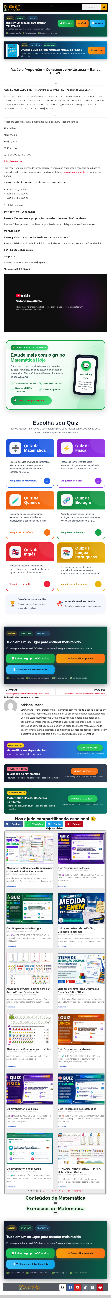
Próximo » (77, 1190)
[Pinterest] (100, 1287)
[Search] (104, 7)
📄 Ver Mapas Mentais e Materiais (30, 669)
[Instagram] (62, 1287)
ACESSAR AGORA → (90, 748)
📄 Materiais (97, 23)
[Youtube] (77, 1287)
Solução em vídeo (13, 161)
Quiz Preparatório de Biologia (23, 928)
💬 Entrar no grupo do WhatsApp (30, 658)
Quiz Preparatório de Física (73, 868)
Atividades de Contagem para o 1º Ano (28, 1049)
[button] (51, 6)
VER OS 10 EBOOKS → (84, 771)
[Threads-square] (92, 1287)
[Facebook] (70, 1287)
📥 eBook (82, 23)
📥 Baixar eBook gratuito (81, 658)
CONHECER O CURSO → (82, 799)
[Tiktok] (85, 1287)
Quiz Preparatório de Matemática (77, 1108)
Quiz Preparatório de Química (75, 1049)
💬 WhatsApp (66, 23)
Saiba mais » (11, 886)
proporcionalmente (74, 172)
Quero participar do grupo (31, 400)
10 (69, 1190)
